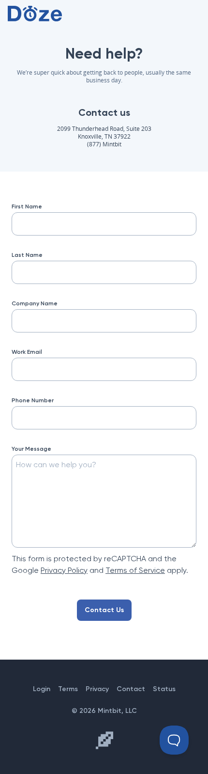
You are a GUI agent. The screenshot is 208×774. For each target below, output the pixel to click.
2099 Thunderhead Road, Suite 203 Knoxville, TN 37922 (104, 133)
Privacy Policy (64, 570)
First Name (27, 206)
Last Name (27, 255)
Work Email (27, 351)
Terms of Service (135, 570)
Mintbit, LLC (117, 711)
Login (41, 689)
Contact (131, 689)
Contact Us (104, 610)
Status (164, 689)
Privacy (97, 689)
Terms (68, 689)
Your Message (31, 448)
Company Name (35, 303)
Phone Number (33, 400)
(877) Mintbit (104, 144)
